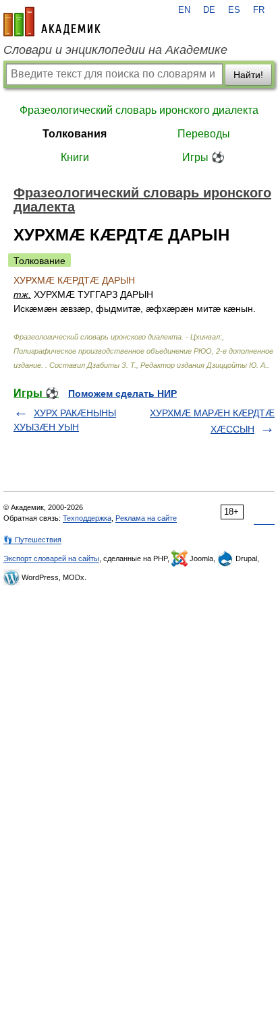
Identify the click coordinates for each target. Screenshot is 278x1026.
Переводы (203, 133)
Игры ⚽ (203, 157)
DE (209, 10)
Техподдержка (87, 518)
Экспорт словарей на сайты (51, 558)
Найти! (248, 74)
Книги (75, 157)
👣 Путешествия (32, 540)
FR (259, 10)
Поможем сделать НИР (122, 393)
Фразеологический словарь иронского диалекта (139, 110)
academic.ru (52, 21)
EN (184, 10)
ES (234, 10)
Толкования (75, 133)
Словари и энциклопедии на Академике (115, 50)
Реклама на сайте (146, 518)
